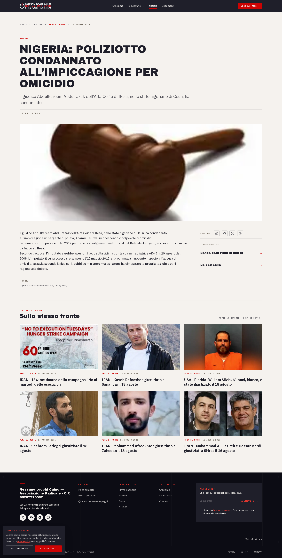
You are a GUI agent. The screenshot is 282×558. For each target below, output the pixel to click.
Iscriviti (123, 495)
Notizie (153, 5)
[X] (23, 517)
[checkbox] (201, 510)
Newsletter (165, 495)
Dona (122, 501)
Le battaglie (134, 5)
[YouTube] (31, 517)
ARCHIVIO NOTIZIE (31, 24)
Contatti (163, 501)
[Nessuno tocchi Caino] (36, 6)
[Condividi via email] (240, 233)
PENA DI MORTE (57, 24)
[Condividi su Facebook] (224, 233)
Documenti (168, 5)
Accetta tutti (48, 548)
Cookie (244, 552)
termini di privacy (221, 510)
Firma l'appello (127, 489)
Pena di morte (86, 489)
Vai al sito (253, 539)
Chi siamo (117, 5)
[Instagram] (48, 517)
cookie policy (23, 541)
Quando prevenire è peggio (93, 501)
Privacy (231, 552)
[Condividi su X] (232, 233)
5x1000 (123, 507)
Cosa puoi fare (249, 5)
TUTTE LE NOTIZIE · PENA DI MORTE (240, 318)
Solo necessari (19, 548)
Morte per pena (87, 495)
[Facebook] (40, 517)
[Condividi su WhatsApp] (217, 233)
